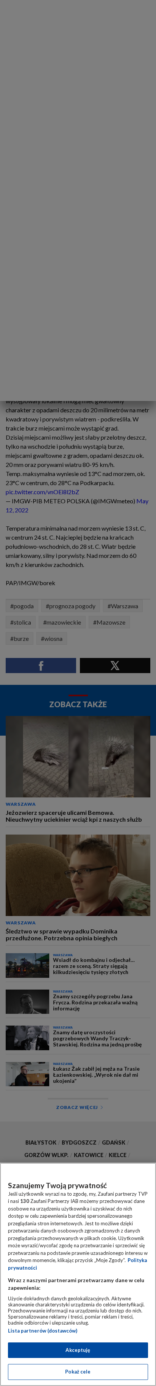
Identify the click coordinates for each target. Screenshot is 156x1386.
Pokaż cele (77, 1372)
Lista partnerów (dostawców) (42, 1331)
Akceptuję (78, 1350)
